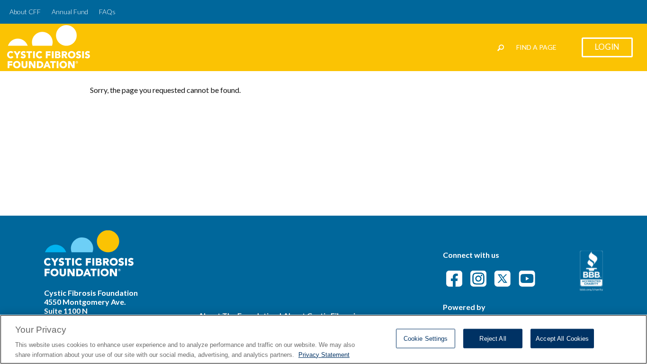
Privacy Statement (324, 354)
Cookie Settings (426, 338)
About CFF (25, 12)
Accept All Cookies (562, 338)
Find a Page (536, 47)
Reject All (492, 338)
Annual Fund (70, 12)
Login (607, 47)
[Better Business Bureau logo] (591, 287)
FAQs (107, 12)
